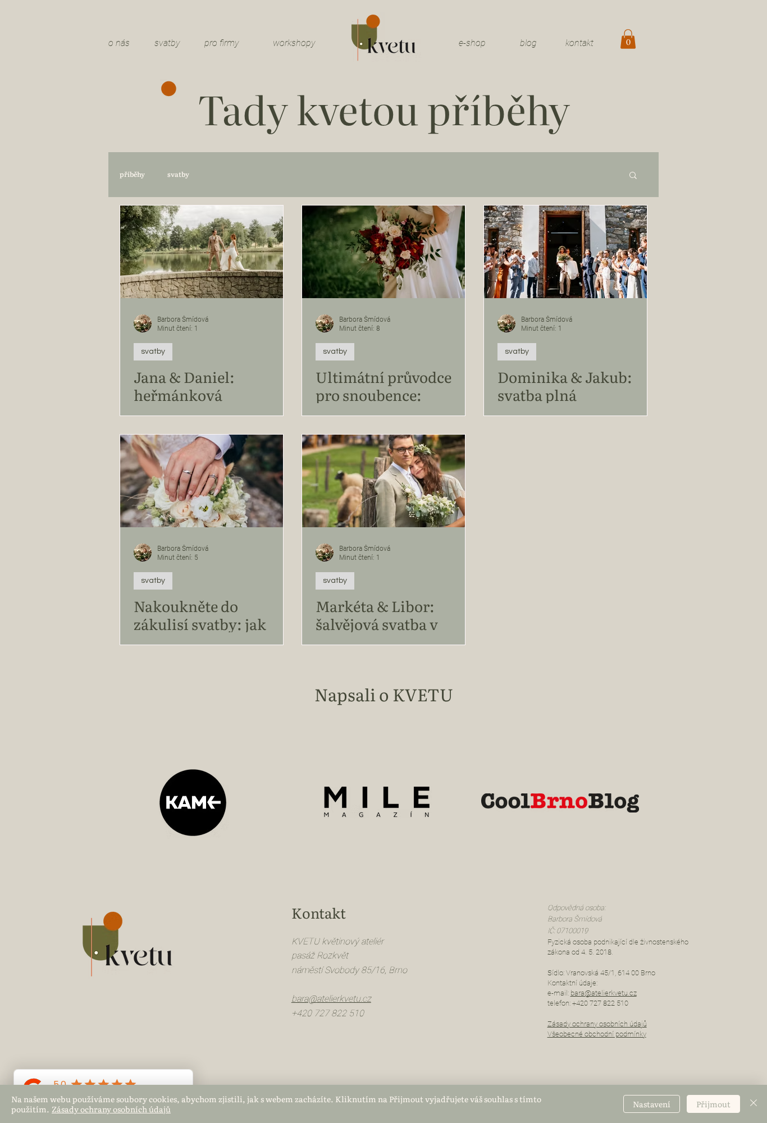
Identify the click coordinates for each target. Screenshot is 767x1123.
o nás (119, 43)
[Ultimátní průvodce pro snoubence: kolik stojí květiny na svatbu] (383, 252)
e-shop (472, 43)
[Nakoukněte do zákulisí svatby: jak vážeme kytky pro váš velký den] (201, 481)
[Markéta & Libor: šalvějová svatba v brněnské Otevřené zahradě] (383, 481)
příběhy (132, 174)
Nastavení (651, 1104)
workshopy (294, 43)
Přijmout (713, 1104)
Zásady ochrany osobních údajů (111, 1109)
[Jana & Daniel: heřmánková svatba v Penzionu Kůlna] (201, 252)
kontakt (579, 43)
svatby (167, 43)
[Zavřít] (753, 1104)
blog (528, 43)
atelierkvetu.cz (344, 998)
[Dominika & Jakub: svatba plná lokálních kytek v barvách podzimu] (565, 252)
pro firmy (221, 43)
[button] (628, 39)
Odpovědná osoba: (576, 907)
